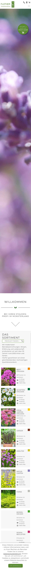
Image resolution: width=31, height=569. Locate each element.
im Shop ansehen (22, 380)
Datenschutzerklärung (12, 554)
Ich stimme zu (15, 566)
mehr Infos (22, 383)
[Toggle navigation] (29, 6)
